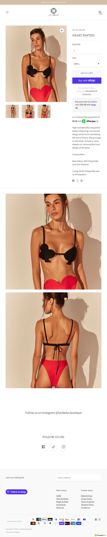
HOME (58, 495)
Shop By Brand (62, 498)
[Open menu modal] (7, 12)
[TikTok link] (53, 447)
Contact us (85, 507)
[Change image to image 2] (28, 111)
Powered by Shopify (12, 532)
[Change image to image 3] (44, 111)
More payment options (86, 88)
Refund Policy (86, 495)
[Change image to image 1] (12, 111)
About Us (60, 507)
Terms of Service (87, 501)
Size (74, 58)
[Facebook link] (43, 447)
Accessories (61, 504)
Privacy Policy (86, 498)
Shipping (80, 90)
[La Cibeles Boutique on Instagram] (100, 519)
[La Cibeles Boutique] (53, 12)
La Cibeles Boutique (25, 529)
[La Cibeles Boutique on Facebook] (96, 519)
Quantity (76, 44)
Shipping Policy (87, 504)
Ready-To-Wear (62, 501)
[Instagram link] (64, 447)
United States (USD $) (14, 521)
